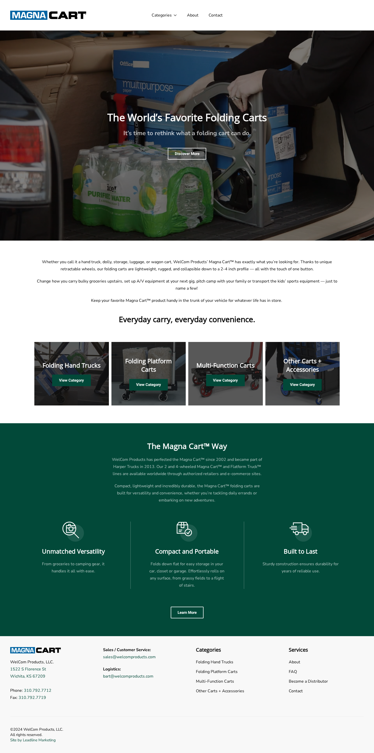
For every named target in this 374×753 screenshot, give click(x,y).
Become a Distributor (308, 681)
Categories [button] (162, 15)
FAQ (293, 671)
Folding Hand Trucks (71, 365)
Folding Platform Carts (148, 365)
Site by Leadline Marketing (33, 740)
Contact (216, 15)
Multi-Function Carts (225, 365)
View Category (71, 380)
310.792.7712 (37, 690)
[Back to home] (48, 15)
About (192, 15)
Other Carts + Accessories (302, 365)
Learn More (187, 612)
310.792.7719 (32, 697)
